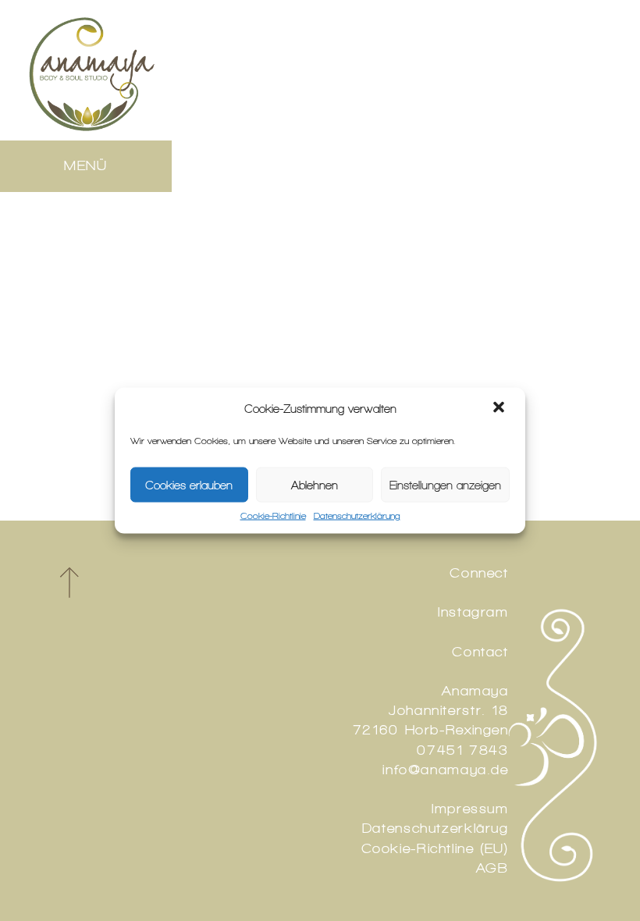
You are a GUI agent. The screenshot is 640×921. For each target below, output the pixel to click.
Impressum (470, 808)
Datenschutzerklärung (357, 516)
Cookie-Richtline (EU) (435, 848)
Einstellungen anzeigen (445, 484)
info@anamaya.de (445, 769)
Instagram (473, 612)
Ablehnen (314, 484)
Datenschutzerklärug (435, 828)
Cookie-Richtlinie (273, 516)
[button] (500, 409)
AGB (492, 868)
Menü (86, 165)
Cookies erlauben (189, 484)
